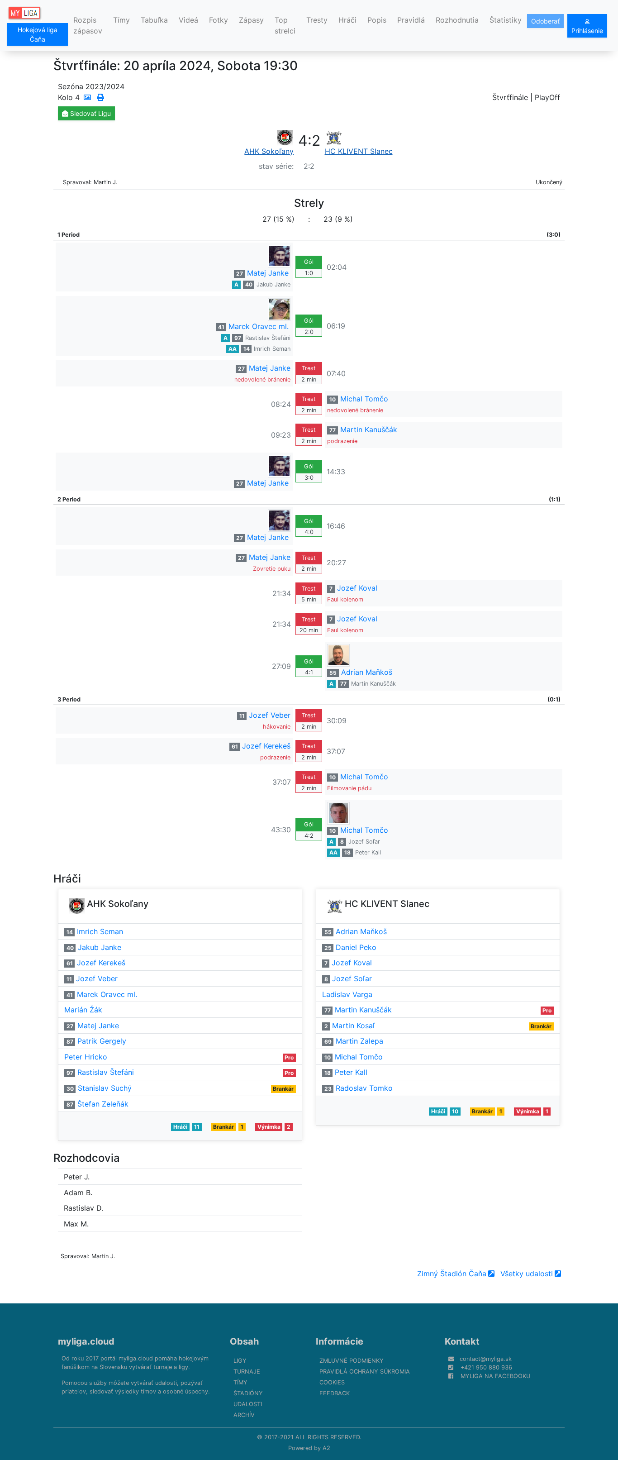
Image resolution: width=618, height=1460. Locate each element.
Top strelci (285, 25)
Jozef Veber (269, 715)
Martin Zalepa (359, 1040)
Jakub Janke (273, 284)
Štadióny (248, 1393)
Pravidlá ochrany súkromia (364, 1371)
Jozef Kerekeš (266, 745)
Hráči (347, 19)
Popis (376, 19)
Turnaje (246, 1371)
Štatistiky (506, 19)
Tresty (317, 19)
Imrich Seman (272, 348)
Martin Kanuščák (368, 429)
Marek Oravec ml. (258, 326)
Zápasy (251, 19)
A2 (326, 1448)
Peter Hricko (85, 1056)
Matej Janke (268, 272)
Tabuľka (154, 19)
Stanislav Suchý (105, 1088)
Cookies (332, 1382)
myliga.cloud (86, 1341)
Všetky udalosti (526, 1273)
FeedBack (334, 1393)
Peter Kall (368, 852)
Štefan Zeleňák (102, 1103)
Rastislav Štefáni (267, 337)
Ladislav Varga (347, 994)
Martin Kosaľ (353, 1025)
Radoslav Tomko (364, 1088)
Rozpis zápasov (87, 25)
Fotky (218, 19)
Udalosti (247, 1404)
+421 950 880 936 (486, 1367)
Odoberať (545, 21)
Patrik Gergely (101, 1040)
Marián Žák (83, 1009)
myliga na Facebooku (495, 1376)
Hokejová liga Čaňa (37, 34)
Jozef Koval (357, 587)
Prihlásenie (587, 30)
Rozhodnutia (457, 19)
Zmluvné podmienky (351, 1360)
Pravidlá (411, 19)
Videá (188, 19)
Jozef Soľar (364, 841)
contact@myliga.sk (486, 1358)
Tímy (121, 19)
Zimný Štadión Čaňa (451, 1273)
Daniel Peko (356, 947)
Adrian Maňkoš (366, 672)
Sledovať (89, 113)
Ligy (240, 1360)
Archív (244, 1415)
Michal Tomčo (364, 398)
